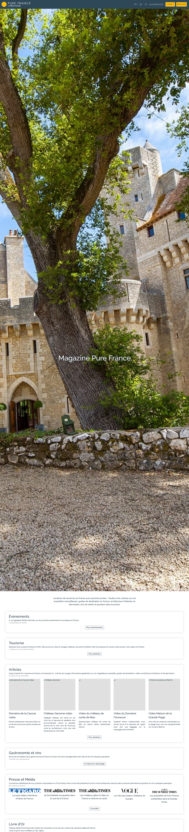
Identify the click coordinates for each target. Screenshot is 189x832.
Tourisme (16, 643)
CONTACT (170, 4)
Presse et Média (22, 779)
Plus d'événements (94, 627)
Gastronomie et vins (25, 753)
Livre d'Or (17, 824)
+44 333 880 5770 (156, 4)
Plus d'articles (94, 654)
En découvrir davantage (94, 764)
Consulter (94, 809)
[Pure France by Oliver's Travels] (16, 4)
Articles (15, 669)
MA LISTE (182, 4)
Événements (19, 616)
